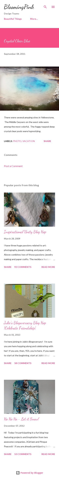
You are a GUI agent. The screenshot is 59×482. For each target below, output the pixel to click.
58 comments (22, 363)
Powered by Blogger (31, 472)
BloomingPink (19, 6)
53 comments (22, 454)
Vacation (28, 141)
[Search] (45, 6)
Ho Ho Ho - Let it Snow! (21, 419)
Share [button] (47, 141)
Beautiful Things (13, 18)
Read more (48, 267)
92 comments (22, 267)
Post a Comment (13, 165)
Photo (17, 141)
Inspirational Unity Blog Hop (25, 231)
